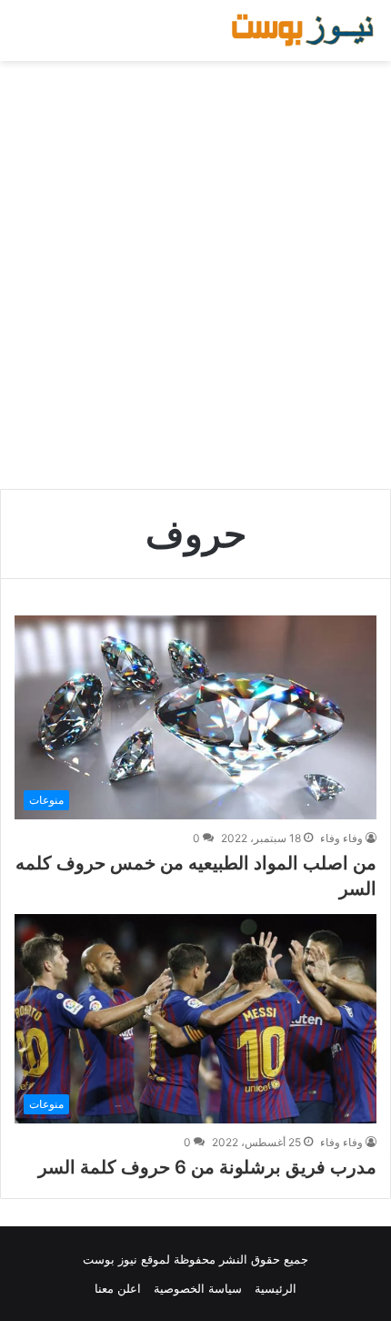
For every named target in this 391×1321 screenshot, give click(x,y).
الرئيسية (275, 1288)
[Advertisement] (195, 275)
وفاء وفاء (341, 838)
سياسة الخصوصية (198, 1288)
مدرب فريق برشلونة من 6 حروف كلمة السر (207, 1167)
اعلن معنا (118, 1288)
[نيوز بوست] (304, 30)
